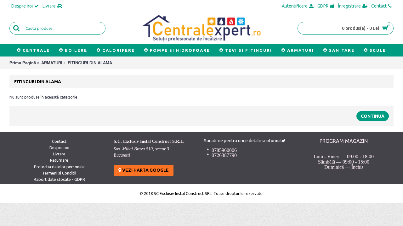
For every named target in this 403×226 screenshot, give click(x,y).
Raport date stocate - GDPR (59, 179)
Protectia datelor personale (59, 166)
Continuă (372, 116)
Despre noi (59, 147)
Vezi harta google (145, 170)
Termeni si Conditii (59, 173)
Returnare (59, 160)
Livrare (59, 154)
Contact (59, 141)
